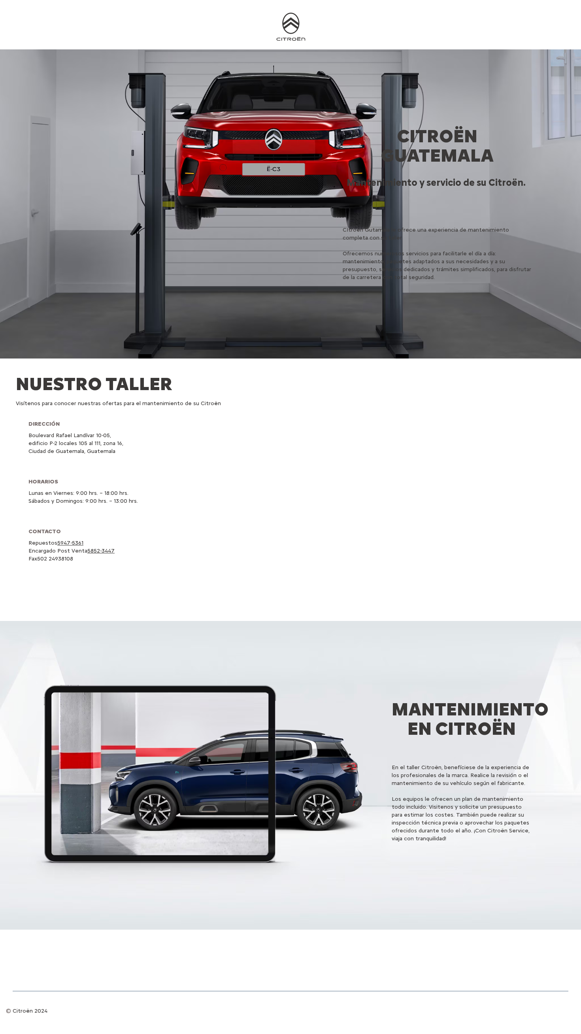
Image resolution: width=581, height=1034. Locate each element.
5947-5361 (70, 543)
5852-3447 (101, 550)
